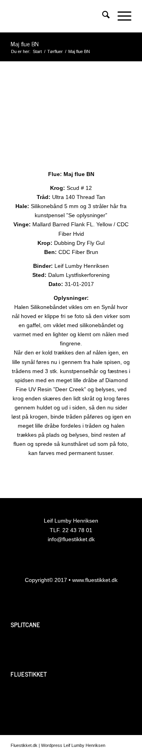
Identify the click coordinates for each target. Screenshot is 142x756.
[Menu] (120, 16)
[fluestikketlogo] (59, 16)
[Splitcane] (40, 649)
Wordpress (51, 745)
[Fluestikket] (40, 698)
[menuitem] (102, 16)
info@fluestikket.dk (71, 539)
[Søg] (102, 16)
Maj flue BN (25, 43)
